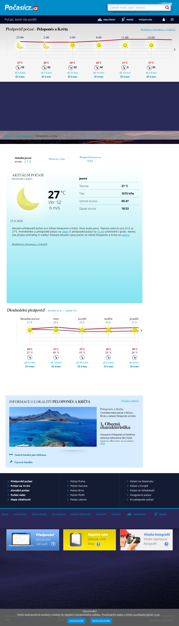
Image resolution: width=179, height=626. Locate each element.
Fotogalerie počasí (140, 495)
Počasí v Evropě (139, 485)
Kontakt (116, 514)
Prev (4, 49)
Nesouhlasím (101, 620)
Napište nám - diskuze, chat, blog (89, 539)
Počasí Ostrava (78, 485)
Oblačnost (109, 19)
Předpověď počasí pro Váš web (32, 539)
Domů (6, 136)
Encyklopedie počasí (142, 499)
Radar (130, 19)
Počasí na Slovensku (141, 481)
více (102, 443)
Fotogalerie (20, 514)
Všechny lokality (130, 400)
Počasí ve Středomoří (142, 490)
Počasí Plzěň (77, 495)
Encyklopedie (39, 514)
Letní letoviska (23, 136)
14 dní (101, 231)
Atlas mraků (58, 514)
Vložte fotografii (146, 539)
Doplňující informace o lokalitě (158, 29)
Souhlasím (76, 620)
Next (174, 49)
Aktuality (101, 514)
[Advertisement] (89, 106)
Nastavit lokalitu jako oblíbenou (30, 455)
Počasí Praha (77, 481)
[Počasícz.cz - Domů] (21, 9)
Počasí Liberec (78, 499)
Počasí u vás (145, 19)
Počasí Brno (77, 490)
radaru (125, 235)
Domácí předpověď (80, 514)
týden (65, 231)
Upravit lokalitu (24, 462)
